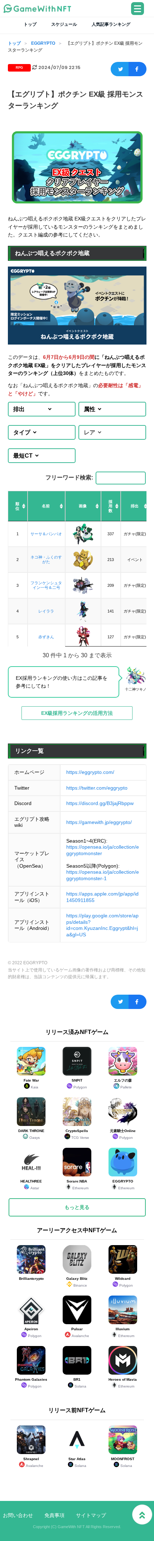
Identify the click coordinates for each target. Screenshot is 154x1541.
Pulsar (80, 1332)
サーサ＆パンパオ (46, 534)
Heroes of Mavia (123, 1382)
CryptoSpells (77, 1134)
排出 (135, 506)
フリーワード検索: (69, 477)
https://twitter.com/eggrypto (96, 788)
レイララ (46, 611)
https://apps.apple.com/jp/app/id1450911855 (102, 897)
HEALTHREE (31, 1184)
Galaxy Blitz (76, 1282)
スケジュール (64, 24)
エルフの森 (123, 1083)
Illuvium (125, 1332)
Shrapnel (33, 1462)
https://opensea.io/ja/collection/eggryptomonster (102, 850)
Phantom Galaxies (31, 1382)
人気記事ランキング (111, 24)
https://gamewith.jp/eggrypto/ (99, 822)
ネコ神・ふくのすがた (46, 559)
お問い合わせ (18, 1515)
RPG (19, 67)
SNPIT (79, 1083)
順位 (17, 506)
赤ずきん (46, 637)
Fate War (31, 1083)
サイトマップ (91, 1515)
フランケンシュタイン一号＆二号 (46, 585)
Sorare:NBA (77, 1184)
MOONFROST (122, 1462)
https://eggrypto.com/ (90, 772)
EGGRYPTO (43, 43)
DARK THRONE (31, 1134)
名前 (46, 506)
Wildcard (124, 1282)
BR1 (79, 1382)
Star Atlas (77, 1462)
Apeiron (33, 1332)
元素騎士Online (123, 1134)
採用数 (110, 506)
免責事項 (54, 1515)
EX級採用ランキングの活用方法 (77, 713)
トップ (30, 24)
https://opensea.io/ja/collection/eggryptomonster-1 (102, 875)
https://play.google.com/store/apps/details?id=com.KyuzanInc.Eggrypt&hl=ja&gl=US (102, 925)
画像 (83, 506)
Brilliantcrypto (31, 1279)
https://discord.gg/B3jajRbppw (100, 803)
